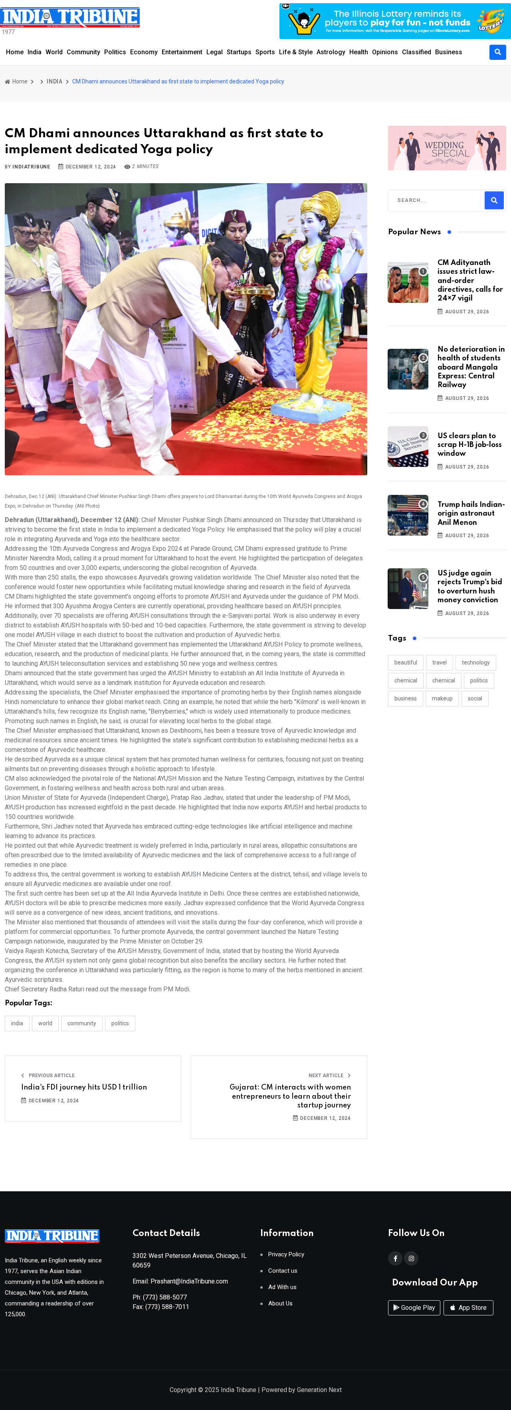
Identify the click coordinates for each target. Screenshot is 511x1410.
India (35, 52)
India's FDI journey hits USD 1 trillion (84, 1087)
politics (479, 680)
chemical (405, 680)
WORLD (45, 1023)
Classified (416, 52)
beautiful (405, 662)
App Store (472, 1307)
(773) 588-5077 (165, 1297)
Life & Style (296, 52)
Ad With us (282, 1287)
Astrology (331, 52)
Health (358, 52)
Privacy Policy (286, 1255)
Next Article (327, 1075)
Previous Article (51, 1075)
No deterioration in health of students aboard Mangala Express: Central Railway (471, 367)
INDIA (55, 81)
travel (439, 662)
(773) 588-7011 (167, 1307)
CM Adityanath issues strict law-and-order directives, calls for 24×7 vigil (470, 281)
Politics (115, 52)
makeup (442, 698)
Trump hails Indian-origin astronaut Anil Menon (471, 513)
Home (15, 52)
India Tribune (238, 1390)
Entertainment (182, 52)
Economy (144, 52)
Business (448, 52)
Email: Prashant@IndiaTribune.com (180, 1281)
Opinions (385, 52)
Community (83, 52)
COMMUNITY (81, 1023)
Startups (239, 52)
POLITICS (120, 1023)
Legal (214, 52)
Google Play (417, 1307)
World (54, 52)
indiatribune (31, 167)
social (475, 698)
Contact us (282, 1271)
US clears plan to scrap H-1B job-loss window (470, 445)
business (405, 698)
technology (476, 662)
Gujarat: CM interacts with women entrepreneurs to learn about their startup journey (290, 1096)
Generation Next (319, 1390)
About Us (280, 1304)
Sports (265, 52)
